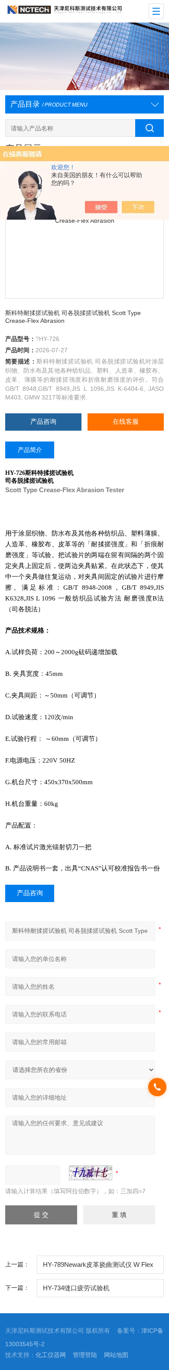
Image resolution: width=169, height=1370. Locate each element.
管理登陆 (85, 1355)
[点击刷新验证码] (90, 1172)
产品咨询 (43, 421)
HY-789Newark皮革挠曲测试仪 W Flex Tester (98, 1267)
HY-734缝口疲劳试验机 (76, 1288)
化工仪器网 (51, 1355)
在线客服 (126, 421)
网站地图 (116, 1355)
